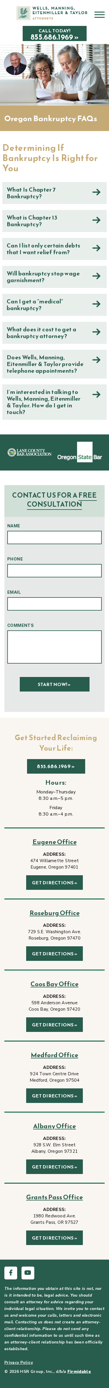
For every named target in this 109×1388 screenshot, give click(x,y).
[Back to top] (97, 1376)
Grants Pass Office (54, 1197)
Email (14, 592)
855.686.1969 (54, 766)
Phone (15, 559)
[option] (29, 452)
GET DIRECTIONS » (54, 882)
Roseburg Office (55, 913)
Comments (20, 625)
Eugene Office (55, 842)
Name (13, 525)
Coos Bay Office (54, 984)
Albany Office (54, 1126)
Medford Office (54, 1055)
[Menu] (99, 17)
